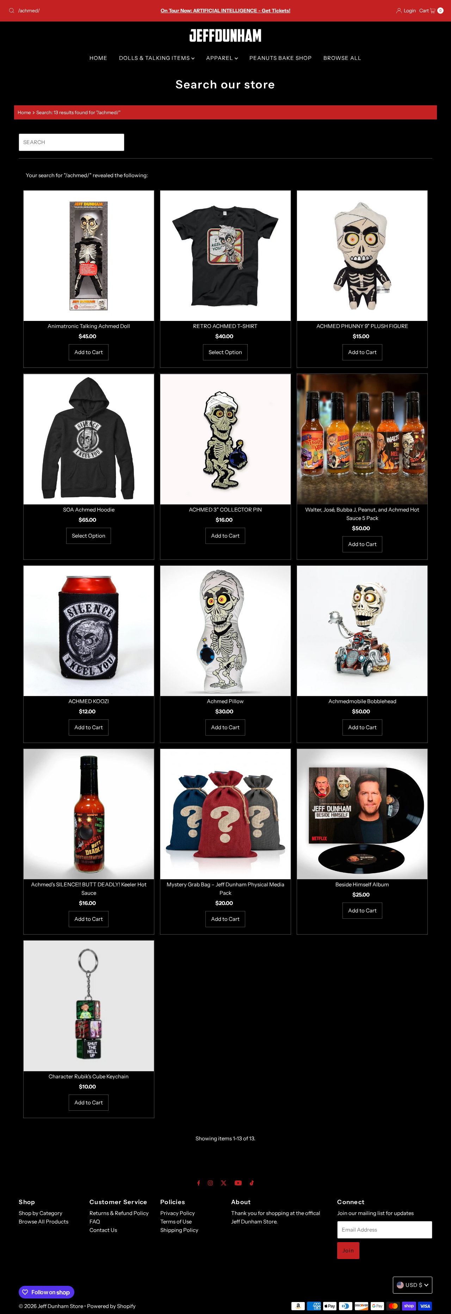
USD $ (414, 1285)
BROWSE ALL (342, 58)
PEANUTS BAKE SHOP (280, 58)
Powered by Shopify (111, 1306)
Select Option (225, 352)
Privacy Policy (177, 1213)
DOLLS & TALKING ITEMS (155, 58)
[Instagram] (210, 1183)
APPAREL (220, 58)
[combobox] (77, 11)
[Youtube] (238, 1183)
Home (24, 112)
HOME (98, 58)
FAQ (94, 1221)
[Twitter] (224, 1183)
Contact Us (103, 1230)
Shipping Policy (179, 1230)
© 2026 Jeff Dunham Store (51, 1306)
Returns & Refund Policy (119, 1213)
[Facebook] (198, 1183)
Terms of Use (176, 1221)
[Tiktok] (252, 1183)
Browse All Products (43, 1221)
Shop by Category (40, 1213)
